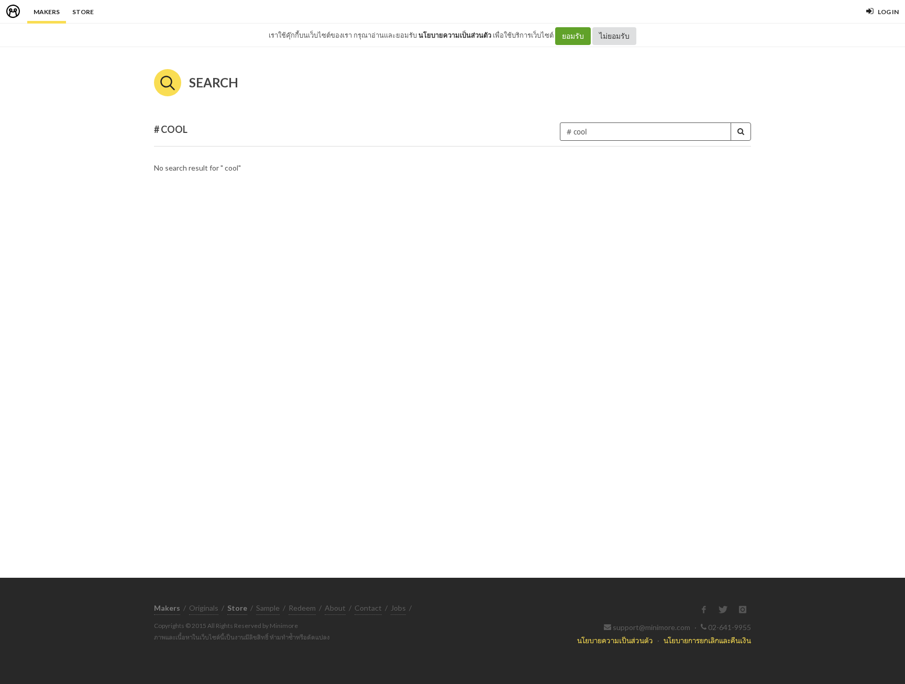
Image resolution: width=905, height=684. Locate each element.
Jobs (398, 607)
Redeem (302, 607)
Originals (203, 607)
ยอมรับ (573, 35)
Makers (47, 12)
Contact (368, 607)
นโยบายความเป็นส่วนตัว (454, 35)
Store (83, 12)
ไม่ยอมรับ (614, 35)
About (335, 607)
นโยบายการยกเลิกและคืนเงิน (707, 640)
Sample (268, 607)
